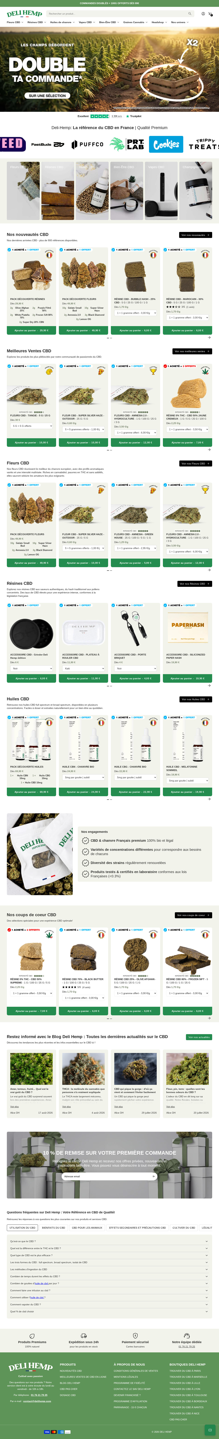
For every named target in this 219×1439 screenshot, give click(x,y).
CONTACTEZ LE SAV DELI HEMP (132, 1389)
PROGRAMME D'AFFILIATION (130, 1401)
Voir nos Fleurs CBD (193, 463)
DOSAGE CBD (68, 1395)
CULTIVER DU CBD (184, 1227)
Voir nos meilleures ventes (190, 351)
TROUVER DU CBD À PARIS (185, 1370)
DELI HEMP (166, 1432)
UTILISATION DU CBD (22, 1227)
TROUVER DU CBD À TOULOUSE (188, 1395)
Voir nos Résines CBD (192, 583)
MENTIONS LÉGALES (126, 1376)
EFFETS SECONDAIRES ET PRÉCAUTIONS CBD (137, 1227)
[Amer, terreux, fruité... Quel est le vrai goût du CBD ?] (31, 1084)
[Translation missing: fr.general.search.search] (190, 14)
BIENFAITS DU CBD (53, 1227)
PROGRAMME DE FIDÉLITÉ (129, 1383)
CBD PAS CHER (68, 1389)
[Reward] (210, 1430)
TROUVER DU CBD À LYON (185, 1389)
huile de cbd (42, 1283)
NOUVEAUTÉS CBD (71, 1370)
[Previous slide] (10, 191)
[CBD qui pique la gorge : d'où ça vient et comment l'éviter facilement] (135, 1084)
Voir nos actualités (199, 1037)
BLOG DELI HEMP (70, 1383)
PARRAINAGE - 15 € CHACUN (130, 1407)
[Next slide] (209, 191)
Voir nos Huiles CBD (193, 699)
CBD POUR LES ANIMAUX (87, 1227)
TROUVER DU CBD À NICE (184, 1413)
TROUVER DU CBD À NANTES (186, 1407)
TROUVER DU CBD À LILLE (185, 1383)
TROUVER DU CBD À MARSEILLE (188, 1376)
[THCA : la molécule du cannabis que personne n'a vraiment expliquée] (83, 1084)
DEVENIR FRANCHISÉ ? (127, 1395)
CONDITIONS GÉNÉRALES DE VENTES (136, 1370)
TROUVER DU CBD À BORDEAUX (188, 1401)
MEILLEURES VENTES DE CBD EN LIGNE (83, 1376)
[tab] (108, 570)
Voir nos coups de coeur (191, 915)
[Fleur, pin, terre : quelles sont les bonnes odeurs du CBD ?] (187, 1084)
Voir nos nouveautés (193, 235)
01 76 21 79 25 (187, 1346)
